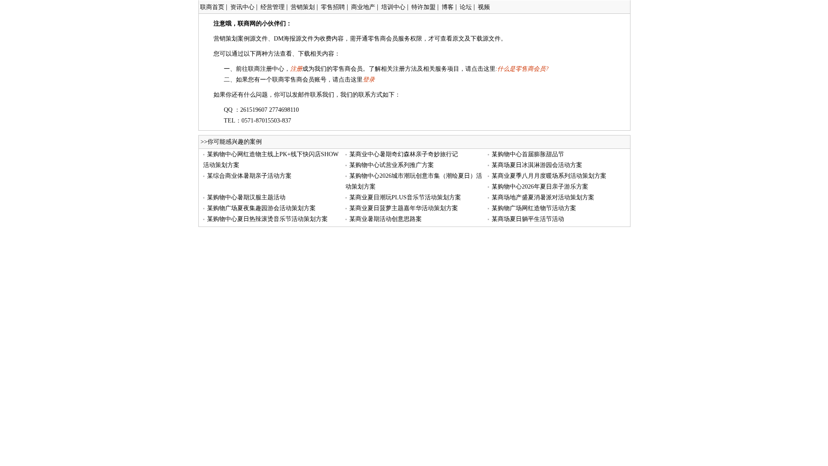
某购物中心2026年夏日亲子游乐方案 (540, 186)
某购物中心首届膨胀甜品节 (528, 154)
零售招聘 (333, 7)
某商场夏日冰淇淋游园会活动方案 (537, 165)
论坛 (466, 7)
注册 (296, 69)
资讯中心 (242, 7)
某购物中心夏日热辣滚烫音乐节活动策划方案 (267, 219)
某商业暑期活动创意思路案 (385, 219)
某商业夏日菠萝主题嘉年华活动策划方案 (403, 208)
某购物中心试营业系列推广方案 (391, 165)
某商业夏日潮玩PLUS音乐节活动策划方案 (405, 197)
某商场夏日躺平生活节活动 (528, 219)
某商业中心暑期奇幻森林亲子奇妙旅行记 (403, 154)
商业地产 (363, 7)
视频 (484, 7)
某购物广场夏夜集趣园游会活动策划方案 (261, 208)
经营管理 (272, 7)
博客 (448, 7)
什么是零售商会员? (523, 69)
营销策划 (303, 7)
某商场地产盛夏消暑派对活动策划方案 (543, 197)
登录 (369, 79)
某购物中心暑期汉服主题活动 (246, 197)
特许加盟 (423, 7)
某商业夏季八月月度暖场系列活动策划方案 (549, 176)
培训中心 (393, 7)
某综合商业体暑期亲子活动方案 (249, 176)
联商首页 (212, 7)
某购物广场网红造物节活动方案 (534, 208)
